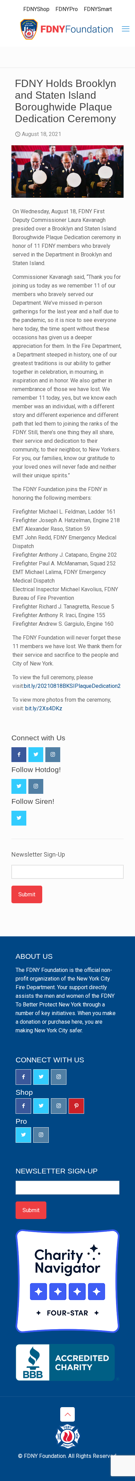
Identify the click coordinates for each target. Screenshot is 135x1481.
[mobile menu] (126, 29)
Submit (26, 894)
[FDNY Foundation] (67, 29)
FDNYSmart (98, 9)
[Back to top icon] (67, 1414)
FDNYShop (36, 9)
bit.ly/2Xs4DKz (43, 708)
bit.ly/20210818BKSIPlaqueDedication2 (72, 686)
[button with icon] (18, 754)
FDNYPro (66, 9)
